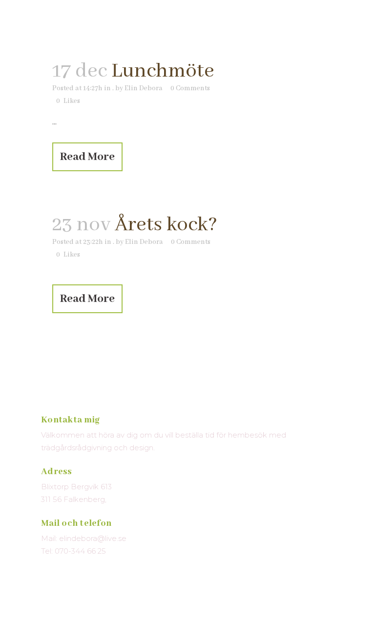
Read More (87, 157)
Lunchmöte (162, 71)
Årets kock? (166, 225)
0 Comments (190, 88)
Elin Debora (144, 88)
